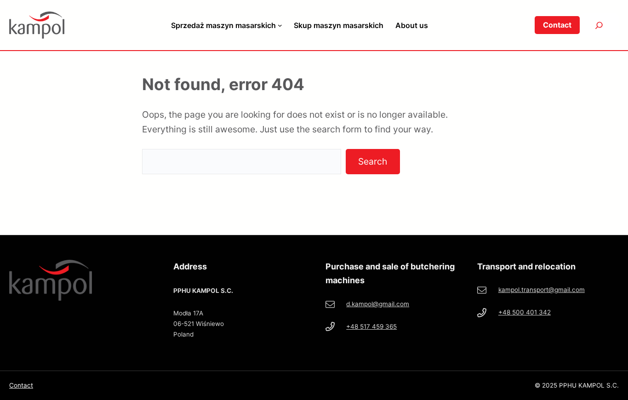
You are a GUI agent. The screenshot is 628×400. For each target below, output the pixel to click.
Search (372, 161)
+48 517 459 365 (371, 326)
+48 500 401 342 (524, 312)
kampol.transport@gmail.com (541, 289)
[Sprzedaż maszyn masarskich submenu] (280, 25)
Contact (21, 385)
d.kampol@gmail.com (377, 304)
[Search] (599, 25)
